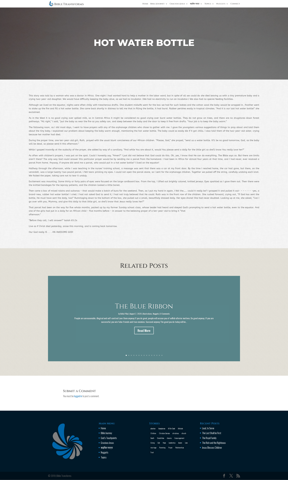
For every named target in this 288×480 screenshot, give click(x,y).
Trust (152, 452)
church (184, 433)
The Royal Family (209, 438)
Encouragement (179, 438)
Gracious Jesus (177, 4)
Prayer (170, 447)
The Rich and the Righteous (214, 443)
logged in (78, 396)
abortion (153, 428)
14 (159, 355)
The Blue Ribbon (144, 306)
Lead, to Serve (208, 428)
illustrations (147, 313)
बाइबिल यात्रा (194, 4)
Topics (207, 4)
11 (151, 355)
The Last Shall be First (211, 433)
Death (152, 438)
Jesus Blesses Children (212, 447)
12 (154, 355)
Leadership (172, 442)
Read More (144, 330)
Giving (152, 442)
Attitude (180, 428)
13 (156, 355)
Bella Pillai (124, 313)
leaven (180, 442)
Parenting (162, 447)
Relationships (179, 447)
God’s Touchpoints (109, 438)
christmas (175, 433)
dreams (169, 438)
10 (149, 355)
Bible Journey (157, 4)
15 (161, 355)
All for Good (171, 428)
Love (186, 442)
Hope (164, 442)
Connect (235, 4)
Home (145, 4)
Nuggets (220, 4)
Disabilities (160, 438)
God (159, 442)
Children (153, 433)
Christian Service (164, 433)
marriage (153, 447)
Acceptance (161, 428)
